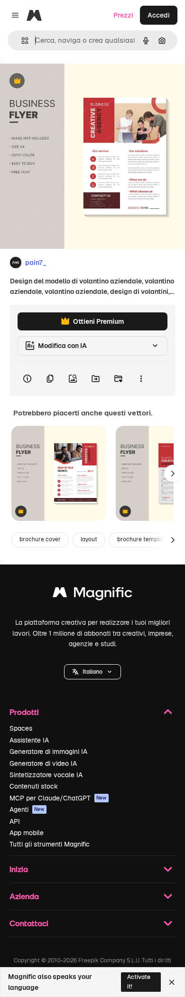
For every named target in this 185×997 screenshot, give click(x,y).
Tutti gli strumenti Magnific (49, 844)
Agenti (27, 809)
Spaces (20, 728)
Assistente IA (29, 740)
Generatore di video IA (43, 763)
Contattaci (28, 923)
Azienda (24, 896)
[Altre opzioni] (140, 378)
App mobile (26, 832)
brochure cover (40, 539)
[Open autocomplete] (21, 40)
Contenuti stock (33, 786)
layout (89, 539)
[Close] (171, 982)
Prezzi (123, 15)
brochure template (142, 539)
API (14, 821)
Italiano (92, 672)
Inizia (18, 869)
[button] (92, 671)
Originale (62, 81)
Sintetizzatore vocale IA (46, 775)
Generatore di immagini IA (48, 751)
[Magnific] (92, 594)
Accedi (159, 15)
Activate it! (138, 981)
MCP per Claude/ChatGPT (58, 798)
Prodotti (24, 712)
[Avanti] (172, 473)
